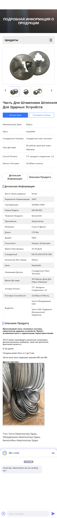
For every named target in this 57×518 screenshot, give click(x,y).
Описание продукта (40, 177)
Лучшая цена (15, 115)
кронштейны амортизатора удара (20, 440)
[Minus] (53, 453)
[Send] (53, 514)
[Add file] (4, 514)
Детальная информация (14, 177)
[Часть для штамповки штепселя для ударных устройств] (28, 65)
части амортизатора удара (22, 434)
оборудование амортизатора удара (21, 437)
